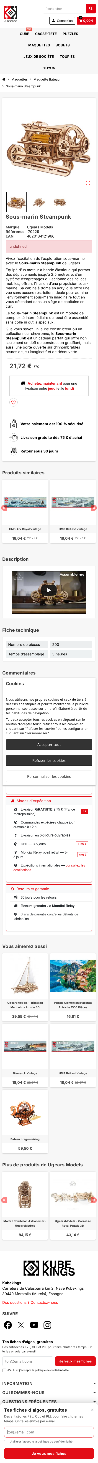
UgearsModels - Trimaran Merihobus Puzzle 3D (25, 1005)
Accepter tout (49, 744)
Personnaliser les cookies (49, 776)
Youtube (34, 1324)
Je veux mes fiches (75, 1361)
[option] (25, 514)
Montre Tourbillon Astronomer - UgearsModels (24, 1223)
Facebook (7, 1324)
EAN (9, 236)
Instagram (47, 1324)
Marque (13, 227)
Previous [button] (4, 508)
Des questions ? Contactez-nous (30, 1302)
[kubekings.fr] (10, 13)
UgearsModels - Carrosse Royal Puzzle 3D (73, 1223)
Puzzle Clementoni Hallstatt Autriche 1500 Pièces (73, 1005)
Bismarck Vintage (25, 1073)
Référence (15, 231)
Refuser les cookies (49, 760)
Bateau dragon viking (25, 1139)
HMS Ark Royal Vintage (25, 529)
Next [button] (94, 508)
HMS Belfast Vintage (73, 529)
